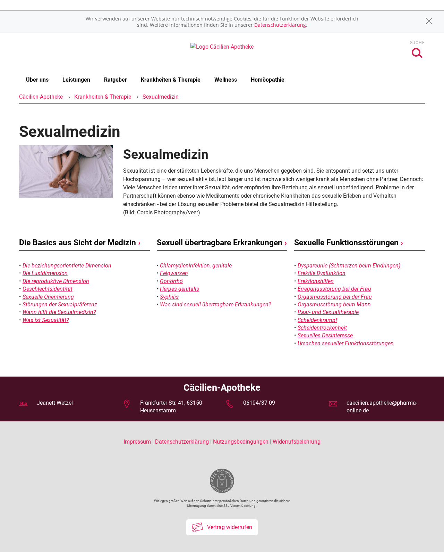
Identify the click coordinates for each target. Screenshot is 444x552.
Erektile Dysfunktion (321, 273)
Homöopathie (267, 79)
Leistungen (76, 79)
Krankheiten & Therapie (170, 79)
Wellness (225, 79)
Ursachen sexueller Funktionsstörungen (346, 343)
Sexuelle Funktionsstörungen (348, 242)
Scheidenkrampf (317, 320)
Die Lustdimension (45, 273)
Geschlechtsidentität (47, 289)
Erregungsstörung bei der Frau (334, 289)
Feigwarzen (174, 273)
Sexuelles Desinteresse (325, 335)
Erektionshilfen (316, 281)
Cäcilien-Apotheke (41, 96)
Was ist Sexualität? (46, 320)
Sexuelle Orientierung (48, 297)
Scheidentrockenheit (322, 327)
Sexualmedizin (161, 96)
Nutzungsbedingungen (240, 441)
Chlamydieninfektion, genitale (196, 265)
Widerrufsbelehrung (297, 441)
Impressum (137, 441)
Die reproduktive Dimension (56, 281)
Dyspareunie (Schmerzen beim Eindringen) (349, 265)
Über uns (37, 79)
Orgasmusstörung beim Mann (334, 304)
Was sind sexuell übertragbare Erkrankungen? (215, 304)
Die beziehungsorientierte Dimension (67, 265)
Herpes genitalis (179, 289)
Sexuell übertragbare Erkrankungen (222, 242)
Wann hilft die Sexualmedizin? (59, 312)
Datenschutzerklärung (280, 25)
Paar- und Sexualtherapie (328, 312)
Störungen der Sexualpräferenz (60, 304)
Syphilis (169, 297)
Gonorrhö (171, 281)
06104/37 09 (259, 402)
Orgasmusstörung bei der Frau (335, 297)
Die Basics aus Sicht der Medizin (79, 242)
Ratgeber (115, 79)
